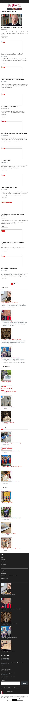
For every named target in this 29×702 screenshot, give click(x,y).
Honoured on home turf (9, 187)
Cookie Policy (3, 571)
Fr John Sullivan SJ (6, 202)
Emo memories (6, 160)
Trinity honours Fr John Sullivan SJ (12, 79)
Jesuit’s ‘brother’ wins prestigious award (11, 358)
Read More (20, 700)
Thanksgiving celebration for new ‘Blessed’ (12, 215)
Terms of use (3, 573)
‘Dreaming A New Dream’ (7, 502)
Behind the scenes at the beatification (14, 133)
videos (3, 121)
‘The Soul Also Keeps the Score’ (9, 391)
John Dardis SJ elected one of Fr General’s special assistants (12, 662)
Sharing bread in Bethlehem (8, 407)
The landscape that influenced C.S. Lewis (11, 339)
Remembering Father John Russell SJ (8, 673)
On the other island (4, 665)
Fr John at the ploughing (9, 106)
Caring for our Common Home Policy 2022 (9, 575)
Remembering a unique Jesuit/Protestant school (13, 321)
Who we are (3, 559)
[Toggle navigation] (2, 1)
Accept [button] (14, 700)
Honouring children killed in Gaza (8, 651)
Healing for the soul (6, 381)
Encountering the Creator (6, 669)
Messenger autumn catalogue (9, 533)
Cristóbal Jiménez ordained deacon (7, 676)
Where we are (3, 560)
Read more (4, 37)
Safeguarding (3, 564)
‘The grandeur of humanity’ (8, 422)
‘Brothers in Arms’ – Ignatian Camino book (11, 548)
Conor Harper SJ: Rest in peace (11, 27)
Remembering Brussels (9, 268)
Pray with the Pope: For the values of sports (12, 466)
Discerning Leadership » (11, 694)
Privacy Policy (3, 570)
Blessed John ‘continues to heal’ (12, 54)
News (3, 15)
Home (2, 557)
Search (3, 680)
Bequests (2, 576)
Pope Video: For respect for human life (11, 451)
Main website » (10, 691)
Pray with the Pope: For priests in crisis (11, 482)
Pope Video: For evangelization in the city (11, 442)
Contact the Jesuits (4, 578)
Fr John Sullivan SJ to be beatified (12, 243)
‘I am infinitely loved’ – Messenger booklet (11, 518)
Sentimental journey (5, 658)
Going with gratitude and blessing (10, 302)
